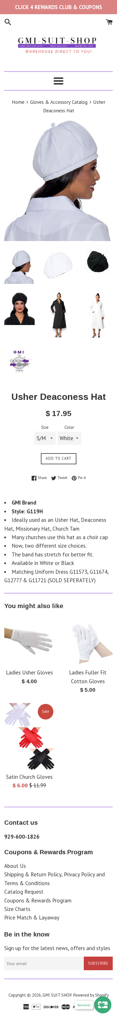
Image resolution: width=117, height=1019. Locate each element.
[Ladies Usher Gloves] (29, 640)
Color (69, 427)
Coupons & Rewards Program (38, 900)
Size (45, 427)
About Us (15, 865)
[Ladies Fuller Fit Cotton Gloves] (88, 640)
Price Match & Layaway (31, 917)
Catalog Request (23, 891)
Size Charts (17, 909)
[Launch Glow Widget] (102, 1004)
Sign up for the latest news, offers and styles (57, 948)
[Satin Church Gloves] (29, 736)
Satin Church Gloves (29, 776)
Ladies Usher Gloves (29, 672)
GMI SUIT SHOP (57, 995)
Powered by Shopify (91, 995)
